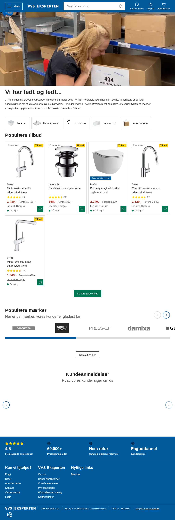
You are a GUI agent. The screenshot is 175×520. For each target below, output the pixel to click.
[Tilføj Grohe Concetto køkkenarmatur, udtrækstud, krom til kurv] (165, 209)
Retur (8, 478)
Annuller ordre (13, 483)
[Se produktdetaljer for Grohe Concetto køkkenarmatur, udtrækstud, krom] (150, 162)
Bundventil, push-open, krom (65, 188)
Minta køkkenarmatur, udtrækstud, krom (19, 190)
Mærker (75, 474)
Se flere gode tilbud (87, 293)
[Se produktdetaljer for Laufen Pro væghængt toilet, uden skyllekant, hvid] (108, 162)
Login (8, 496)
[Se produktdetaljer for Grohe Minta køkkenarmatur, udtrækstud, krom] (25, 162)
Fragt (8, 474)
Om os (42, 474)
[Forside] (43, 6)
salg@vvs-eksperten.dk (147, 508)
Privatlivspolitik (46, 487)
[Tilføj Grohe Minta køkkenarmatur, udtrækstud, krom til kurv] (40, 209)
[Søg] (121, 6)
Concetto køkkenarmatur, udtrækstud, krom (146, 190)
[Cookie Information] (9, 515)
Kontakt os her (87, 354)
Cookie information (48, 483)
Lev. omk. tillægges (16, 206)
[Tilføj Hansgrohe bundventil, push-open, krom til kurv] (82, 209)
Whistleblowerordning (50, 492)
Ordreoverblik (12, 492)
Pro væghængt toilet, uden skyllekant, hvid (104, 190)
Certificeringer (46, 496)
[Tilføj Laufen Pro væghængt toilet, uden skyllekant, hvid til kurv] (123, 209)
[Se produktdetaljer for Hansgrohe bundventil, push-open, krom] (67, 162)
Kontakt (9, 487)
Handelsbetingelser (48, 478)
